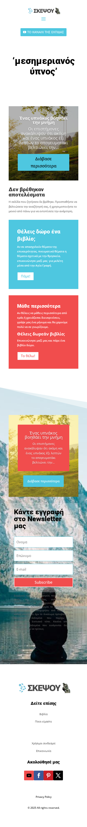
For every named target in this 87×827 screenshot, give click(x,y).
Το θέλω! (28, 356)
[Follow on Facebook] (39, 775)
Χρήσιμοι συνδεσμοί (44, 743)
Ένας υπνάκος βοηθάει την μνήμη (43, 120)
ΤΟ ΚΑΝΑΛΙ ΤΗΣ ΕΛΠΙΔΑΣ (45, 32)
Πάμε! (25, 276)
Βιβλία (43, 714)
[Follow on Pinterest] (48, 775)
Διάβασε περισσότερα (43, 162)
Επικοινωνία (43, 751)
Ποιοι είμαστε (43, 721)
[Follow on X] (58, 775)
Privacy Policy (44, 797)
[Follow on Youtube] (29, 775)
